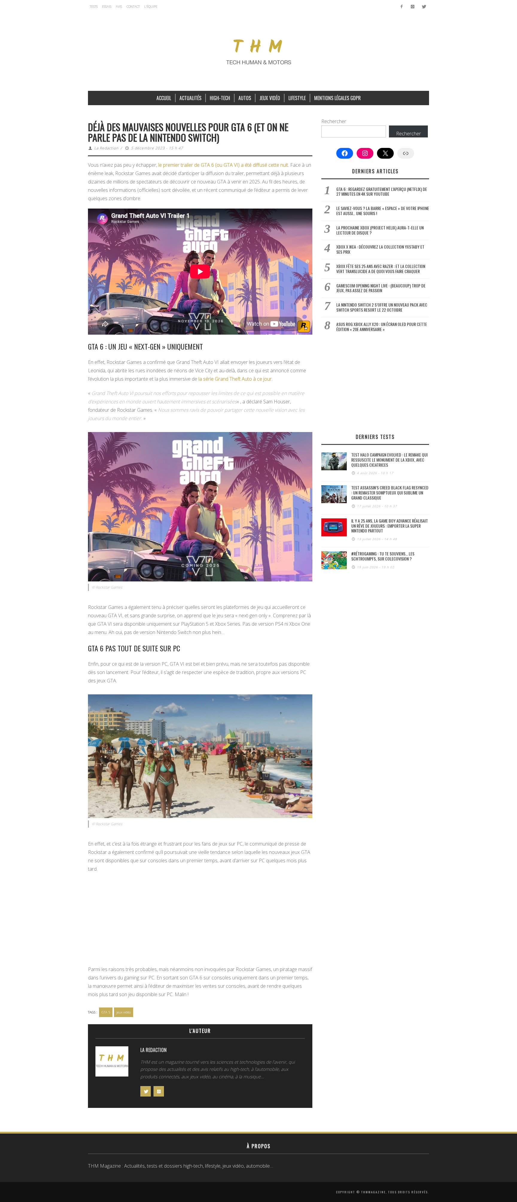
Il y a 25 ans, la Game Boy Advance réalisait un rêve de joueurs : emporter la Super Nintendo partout (389, 525)
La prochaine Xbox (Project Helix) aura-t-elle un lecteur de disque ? (380, 230)
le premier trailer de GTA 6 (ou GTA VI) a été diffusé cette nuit (223, 165)
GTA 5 (105, 1012)
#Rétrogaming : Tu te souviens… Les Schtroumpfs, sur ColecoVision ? (382, 556)
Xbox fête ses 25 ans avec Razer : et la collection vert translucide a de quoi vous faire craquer (380, 268)
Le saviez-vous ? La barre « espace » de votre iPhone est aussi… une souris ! (382, 210)
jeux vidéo (123, 1012)
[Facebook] (401, 6)
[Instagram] (412, 6)
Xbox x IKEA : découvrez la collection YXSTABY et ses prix (380, 249)
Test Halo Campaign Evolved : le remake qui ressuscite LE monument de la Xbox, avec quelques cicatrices (389, 459)
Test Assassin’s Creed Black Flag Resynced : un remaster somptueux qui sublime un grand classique (389, 492)
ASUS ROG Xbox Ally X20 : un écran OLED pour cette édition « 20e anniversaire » (381, 326)
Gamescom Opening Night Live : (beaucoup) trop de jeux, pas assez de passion (380, 288)
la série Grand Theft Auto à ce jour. (235, 379)
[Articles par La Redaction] (111, 1062)
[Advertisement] (200, 921)
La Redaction (106, 148)
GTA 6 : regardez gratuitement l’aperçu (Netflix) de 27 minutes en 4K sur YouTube (381, 191)
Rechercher (333, 121)
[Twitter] (423, 6)
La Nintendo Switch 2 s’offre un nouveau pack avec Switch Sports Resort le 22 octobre (381, 307)
